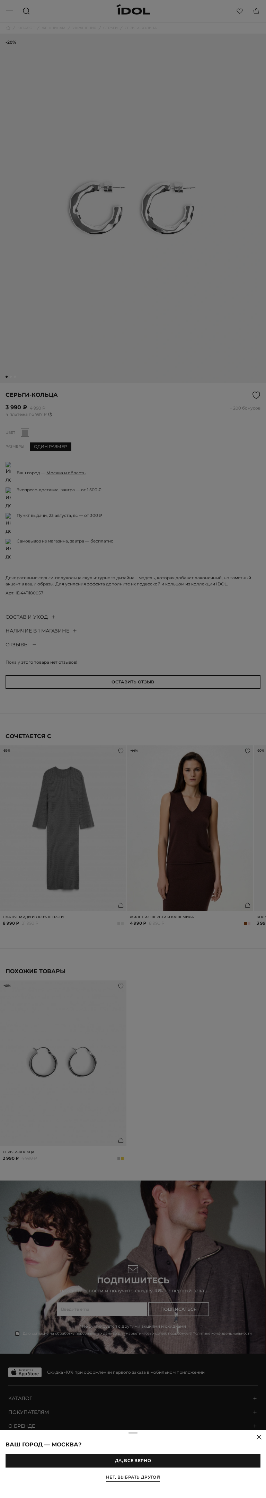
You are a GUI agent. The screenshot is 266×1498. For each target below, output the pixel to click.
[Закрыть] (259, 1437)
